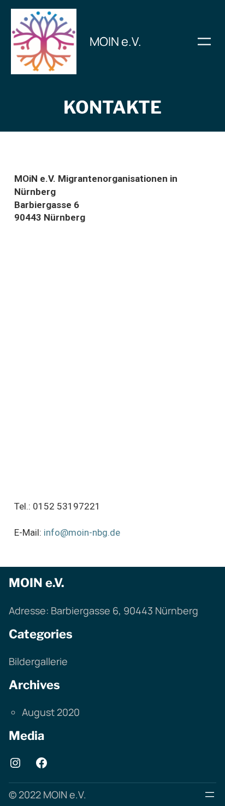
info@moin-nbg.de (82, 532)
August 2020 (51, 712)
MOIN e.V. (115, 41)
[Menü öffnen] (204, 41)
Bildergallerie (38, 661)
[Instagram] (15, 762)
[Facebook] (41, 762)
